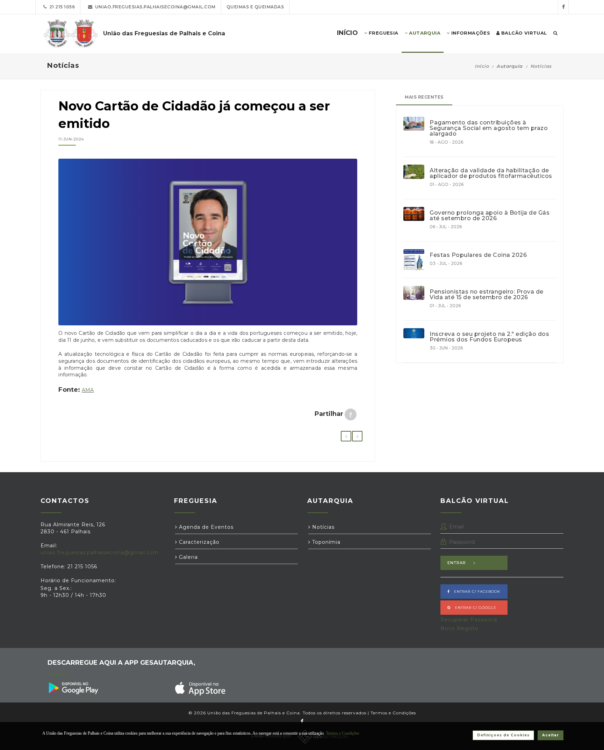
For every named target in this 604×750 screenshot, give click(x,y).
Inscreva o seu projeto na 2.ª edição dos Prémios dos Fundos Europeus (489, 336)
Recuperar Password (468, 619)
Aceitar (550, 735)
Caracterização (198, 542)
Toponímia (325, 542)
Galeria (187, 557)
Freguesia (382, 33)
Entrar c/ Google (473, 607)
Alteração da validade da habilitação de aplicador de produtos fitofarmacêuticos (491, 173)
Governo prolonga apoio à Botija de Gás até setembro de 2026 (489, 215)
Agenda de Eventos (205, 527)
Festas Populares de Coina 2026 (478, 255)
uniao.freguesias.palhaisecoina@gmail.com (154, 6)
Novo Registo (459, 628)
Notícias (541, 66)
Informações (470, 33)
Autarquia (424, 33)
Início (482, 66)
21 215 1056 (61, 6)
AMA (88, 390)
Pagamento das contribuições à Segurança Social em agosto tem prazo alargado (489, 128)
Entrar (456, 562)
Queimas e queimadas (255, 6)
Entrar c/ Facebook (475, 591)
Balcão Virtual (523, 33)
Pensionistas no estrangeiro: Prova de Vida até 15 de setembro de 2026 (487, 294)
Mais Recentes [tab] (424, 97)
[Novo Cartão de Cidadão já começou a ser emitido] (207, 242)
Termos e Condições (393, 712)
